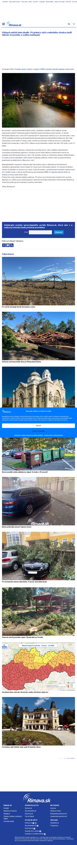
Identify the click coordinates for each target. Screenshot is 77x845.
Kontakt (68, 1)
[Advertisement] (38, 51)
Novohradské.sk (30, 811)
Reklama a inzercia (10, 811)
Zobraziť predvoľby (38, 431)
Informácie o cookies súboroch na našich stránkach (28, 435)
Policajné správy (20, 69)
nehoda (54, 69)
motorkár (48, 69)
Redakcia (7, 814)
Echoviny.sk (29, 814)
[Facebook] (4, 245)
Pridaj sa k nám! (60, 1)
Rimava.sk (28, 808)
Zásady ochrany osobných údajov (53, 435)
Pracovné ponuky (14, 1)
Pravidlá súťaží (9, 821)
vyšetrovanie (69, 69)
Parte (30, 1)
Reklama (42, 1)
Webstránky (50, 1)
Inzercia (53, 808)
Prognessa (54, 826)
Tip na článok (29, 816)
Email (26, 232)
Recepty (35, 1)
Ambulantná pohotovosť (58, 814)
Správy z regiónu (33, 69)
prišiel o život (20, 167)
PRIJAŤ (38, 425)
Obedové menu (55, 811)
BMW (42, 69)
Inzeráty (5, 1)
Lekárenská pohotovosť (58, 816)
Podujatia (24, 1)
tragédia (61, 69)
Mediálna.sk (54, 823)
